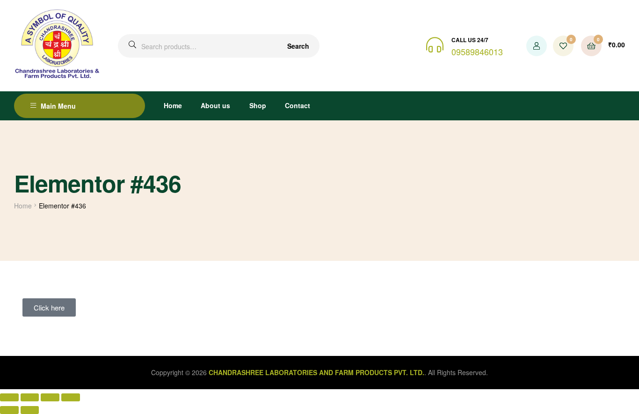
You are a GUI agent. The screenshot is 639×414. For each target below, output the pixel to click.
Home (173, 105)
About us (215, 105)
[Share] (50, 397)
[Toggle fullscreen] (30, 397)
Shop (257, 105)
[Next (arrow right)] (30, 410)
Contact (297, 105)
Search (298, 46)
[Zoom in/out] (9, 397)
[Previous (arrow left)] (9, 410)
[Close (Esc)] (70, 397)
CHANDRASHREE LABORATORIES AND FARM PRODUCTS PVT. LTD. (316, 372)
